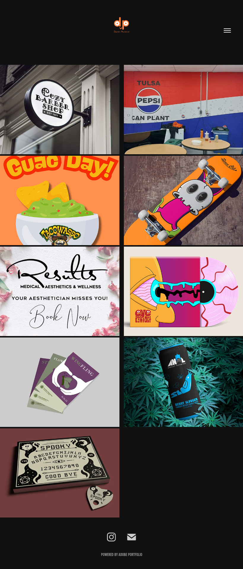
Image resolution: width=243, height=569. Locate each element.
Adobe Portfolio (130, 554)
